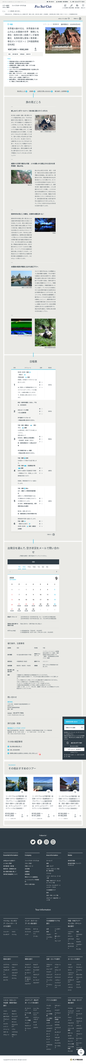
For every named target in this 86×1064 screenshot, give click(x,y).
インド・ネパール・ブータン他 (53, 877)
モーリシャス (28, 1029)
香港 (47, 931)
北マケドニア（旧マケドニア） (28, 979)
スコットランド (79, 978)
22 (26, 604)
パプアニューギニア (36, 1018)
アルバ (69, 1017)
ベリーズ (70, 1025)
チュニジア (15, 1016)
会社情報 (27, 869)
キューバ (70, 1041)
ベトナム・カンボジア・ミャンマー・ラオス (53, 886)
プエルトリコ (79, 1034)
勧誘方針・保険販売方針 (9, 869)
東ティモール (58, 937)
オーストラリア (28, 1009)
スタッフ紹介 (28, 863)
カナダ (69, 1035)
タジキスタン (71, 947)
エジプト (5, 1024)
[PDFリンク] (39, 753)
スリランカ (28, 931)
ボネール (70, 1033)
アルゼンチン (6, 971)
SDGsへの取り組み (30, 884)
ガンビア (48, 1031)
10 (24, 567)
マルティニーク (79, 1022)
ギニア (48, 1036)
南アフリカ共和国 (58, 1018)
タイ (56, 933)
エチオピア (49, 1028)
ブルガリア (28, 964)
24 (40, 604)
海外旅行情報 (71, 860)
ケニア (48, 1039)
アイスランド (49, 985)
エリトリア (49, 1025)
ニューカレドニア (36, 1009)
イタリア (70, 967)
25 (47, 604)
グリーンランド (58, 986)
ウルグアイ (6, 967)
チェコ (35, 977)
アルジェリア (6, 1020)
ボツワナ (48, 1011)
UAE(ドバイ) (14, 1035)
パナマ (78, 1031)
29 (26, 609)
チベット (70, 936)
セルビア (35, 964)
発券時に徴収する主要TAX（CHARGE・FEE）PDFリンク (23, 753)
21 (19, 604)
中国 (77, 931)
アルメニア (49, 977)
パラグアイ (15, 970)
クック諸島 (28, 1020)
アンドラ (78, 987)
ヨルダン (14, 1011)
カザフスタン (71, 940)
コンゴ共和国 (49, 1014)
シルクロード (79, 945)
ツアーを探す (5, 5)
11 (29, 567)
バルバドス (71, 1023)
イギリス (70, 987)
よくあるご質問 (7, 863)
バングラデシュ (36, 932)
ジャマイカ (79, 1018)
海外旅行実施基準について (10, 874)
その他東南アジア (51, 890)
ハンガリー (28, 970)
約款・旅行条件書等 (15, 750)
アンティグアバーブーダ (71, 1013)
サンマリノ (79, 967)
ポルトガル (79, 974)
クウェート (6, 1034)
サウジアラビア (15, 1025)
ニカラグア (79, 1028)
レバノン (5, 1026)
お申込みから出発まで (9, 860)
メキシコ (78, 1025)
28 (19, 609)
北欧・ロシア (49, 866)
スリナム (14, 978)
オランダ (70, 977)
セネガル (57, 1025)
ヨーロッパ (49, 860)
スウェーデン (58, 971)
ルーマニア (36, 980)
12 (34, 567)
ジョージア (49, 969)
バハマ (69, 1020)
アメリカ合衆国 (79, 1048)
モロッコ (14, 1014)
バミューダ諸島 (71, 1029)
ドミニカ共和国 (71, 1047)
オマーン (5, 1014)
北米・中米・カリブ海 (52, 895)
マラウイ (48, 1049)
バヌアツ (35, 1027)
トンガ (35, 1025)
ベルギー (78, 982)
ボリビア (5, 977)
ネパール (35, 929)
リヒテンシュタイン (71, 973)
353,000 (54, 605)
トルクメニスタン (71, 932)
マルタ (69, 964)
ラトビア (48, 972)
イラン (13, 1029)
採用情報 (27, 874)
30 (33, 609)
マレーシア (58, 941)
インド (26, 934)
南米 (47, 892)
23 (33, 604)
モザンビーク (58, 1006)
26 (55, 604)
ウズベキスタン (79, 935)
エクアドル (6, 964)
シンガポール (58, 930)
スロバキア (36, 982)
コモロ (26, 1017)
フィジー (27, 1023)
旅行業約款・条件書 (8, 866)
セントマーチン (79, 1044)
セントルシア (79, 1039)
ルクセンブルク (71, 981)
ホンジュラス (79, 1014)
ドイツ (69, 990)
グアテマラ (79, 1008)
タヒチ (35, 1022)
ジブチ (48, 1023)
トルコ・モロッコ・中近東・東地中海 (52, 869)
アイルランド (79, 971)
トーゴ (56, 1035)
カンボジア (6, 934)
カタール (5, 1032)
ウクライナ (58, 977)
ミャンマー (6, 931)
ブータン (35, 936)
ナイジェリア (58, 1014)
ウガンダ (57, 1037)
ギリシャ (14, 1022)
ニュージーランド (36, 1014)
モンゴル (78, 949)
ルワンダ (57, 1022)
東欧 (47, 863)
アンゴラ (48, 1005)
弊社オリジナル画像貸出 (31, 877)
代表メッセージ (29, 866)
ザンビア (57, 1040)
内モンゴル (71, 943)
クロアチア (28, 984)
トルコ (5, 1011)
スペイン (70, 984)
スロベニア (36, 974)
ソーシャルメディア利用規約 (32, 880)
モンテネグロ (36, 971)
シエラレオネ (58, 1028)
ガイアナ (5, 980)
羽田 (33, 562)
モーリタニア (58, 1046)
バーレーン (6, 1029)
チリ (4, 974)
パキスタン (28, 929)
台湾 (47, 929)
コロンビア (15, 972)
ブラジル (14, 975)
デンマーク (58, 974)
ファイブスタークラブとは (19, 5)
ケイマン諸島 (28, 1014)
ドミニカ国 (71, 1044)
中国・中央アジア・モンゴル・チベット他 (53, 881)
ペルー (13, 967)
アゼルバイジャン (49, 965)
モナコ (69, 970)
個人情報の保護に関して (16, 746)
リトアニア (58, 982)
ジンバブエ (58, 1043)
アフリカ (48, 873)
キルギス (78, 941)
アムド (78, 939)
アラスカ (70, 1008)
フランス (78, 964)
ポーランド (28, 967)
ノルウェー (58, 980)
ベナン (48, 1008)
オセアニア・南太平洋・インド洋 (53, 899)
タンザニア (58, 1032)
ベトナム (14, 934)
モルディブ (28, 1025)
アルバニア (36, 967)
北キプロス (6, 1016)
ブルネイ (48, 934)
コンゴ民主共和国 (49, 1019)
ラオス (13, 931)
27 (12, 609)
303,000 (19, 605)
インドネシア (49, 938)
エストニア (49, 974)
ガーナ (48, 1034)
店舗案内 (27, 871)
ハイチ (78, 1011)
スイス (78, 984)
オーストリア (28, 973)
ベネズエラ (15, 964)
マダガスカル (49, 1045)
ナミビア (57, 1010)
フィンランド (49, 981)
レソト (48, 1042)
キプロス (14, 1019)
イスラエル (15, 1032)
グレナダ (70, 1051)
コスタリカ (71, 1038)
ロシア (56, 967)
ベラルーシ (58, 964)
